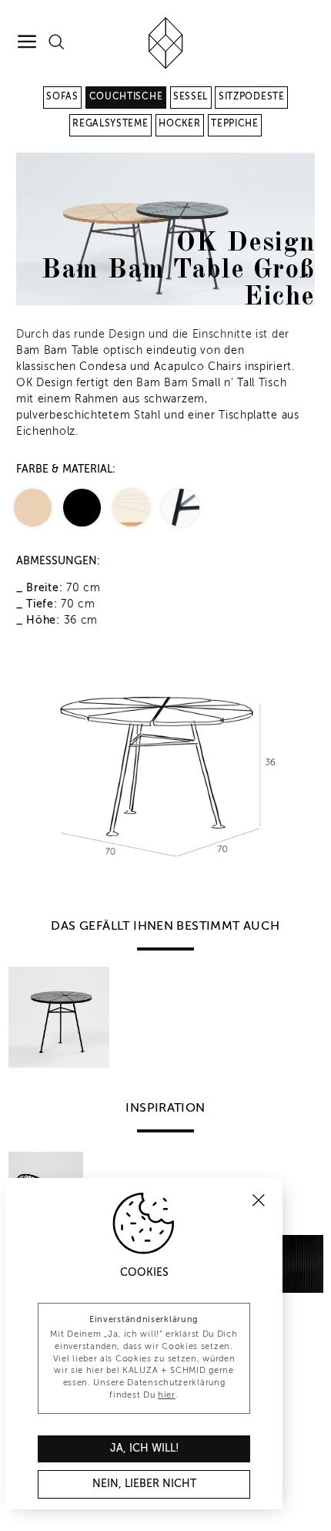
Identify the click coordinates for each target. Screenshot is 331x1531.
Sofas (62, 97)
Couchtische (126, 97)
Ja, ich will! (144, 1448)
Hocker (179, 124)
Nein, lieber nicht (144, 1484)
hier (167, 1395)
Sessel (190, 97)
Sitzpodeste (252, 97)
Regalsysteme (110, 124)
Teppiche (235, 124)
